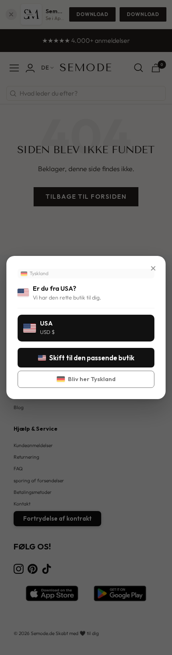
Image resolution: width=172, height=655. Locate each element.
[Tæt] (153, 268)
